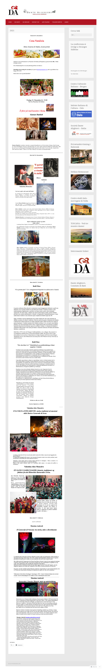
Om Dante (17, 22)
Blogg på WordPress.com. (14, 663)
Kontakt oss (35, 22)
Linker (66, 22)
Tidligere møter (57, 22)
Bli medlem (26, 22)
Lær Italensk (45, 22)
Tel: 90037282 (74, 74)
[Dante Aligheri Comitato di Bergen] (32, 15)
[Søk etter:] (81, 35)
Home (10, 22)
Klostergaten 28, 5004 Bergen (79, 71)
